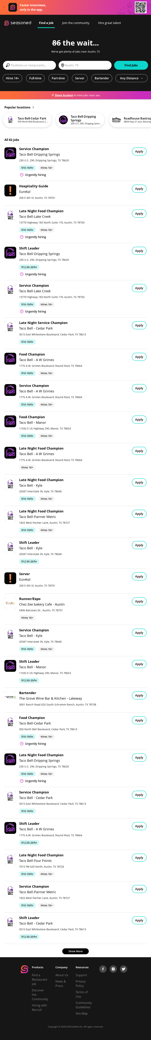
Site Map (82, 1013)
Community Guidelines (84, 1005)
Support (81, 975)
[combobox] (29, 65)
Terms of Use (82, 994)
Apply (139, 151)
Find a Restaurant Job (39, 979)
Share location (64, 95)
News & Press (60, 983)
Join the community (75, 23)
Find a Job (46, 23)
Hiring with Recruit (39, 1007)
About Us (61, 975)
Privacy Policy (81, 983)
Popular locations (17, 107)
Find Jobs (131, 65)
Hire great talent (109, 23)
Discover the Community (40, 994)
